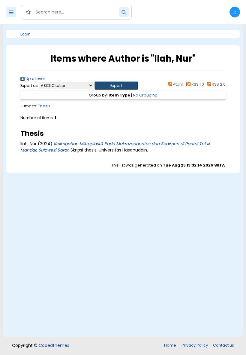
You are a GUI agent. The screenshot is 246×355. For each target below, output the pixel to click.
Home (170, 345)
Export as (29, 85)
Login (25, 34)
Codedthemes (54, 345)
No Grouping (145, 95)
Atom (177, 84)
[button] (235, 12)
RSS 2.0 (218, 84)
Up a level (35, 78)
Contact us (223, 345)
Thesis (44, 106)
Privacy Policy (195, 345)
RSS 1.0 (197, 84)
